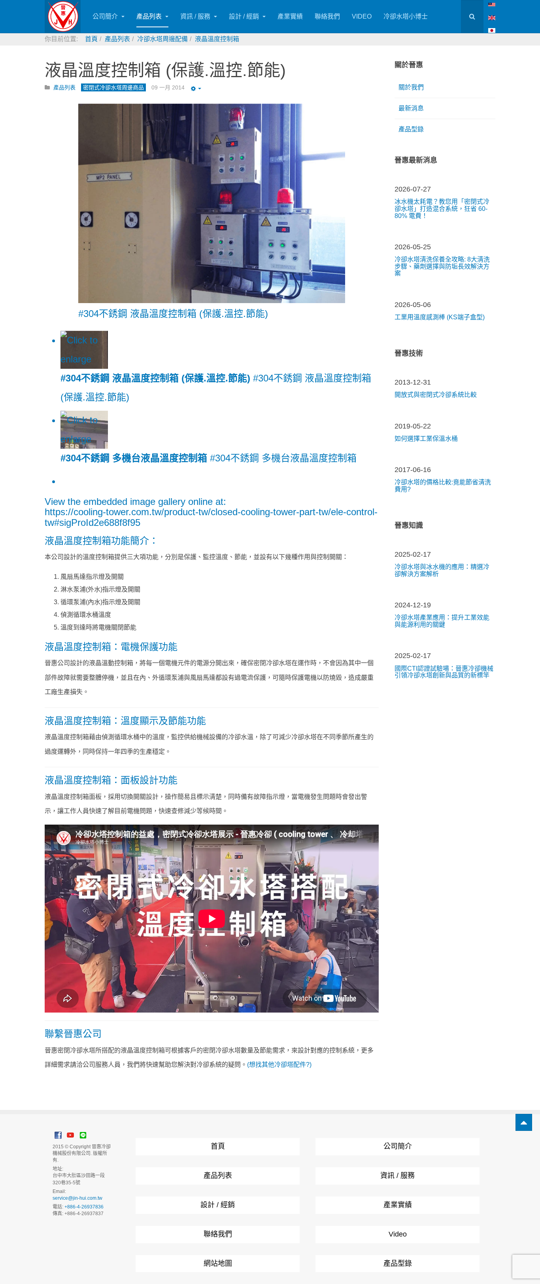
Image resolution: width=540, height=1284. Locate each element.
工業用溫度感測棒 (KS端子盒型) (440, 317)
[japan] (491, 30)
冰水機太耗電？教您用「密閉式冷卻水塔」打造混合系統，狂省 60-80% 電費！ (442, 208)
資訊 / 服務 (196, 16)
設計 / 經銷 (245, 16)
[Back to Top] (523, 1122)
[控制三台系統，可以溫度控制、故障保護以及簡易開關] (212, 203)
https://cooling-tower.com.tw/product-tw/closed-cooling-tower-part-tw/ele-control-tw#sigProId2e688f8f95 (211, 516)
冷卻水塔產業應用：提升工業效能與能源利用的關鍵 (442, 621)
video (362, 16)
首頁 (218, 1146)
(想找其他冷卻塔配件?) (279, 1064)
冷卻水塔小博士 (405, 16)
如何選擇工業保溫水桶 (426, 438)
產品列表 (149, 16)
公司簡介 (106, 16)
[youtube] (70, 1135)
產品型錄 (411, 129)
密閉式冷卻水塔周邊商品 (113, 87)
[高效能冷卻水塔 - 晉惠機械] (63, 16)
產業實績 (290, 16)
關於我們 (411, 87)
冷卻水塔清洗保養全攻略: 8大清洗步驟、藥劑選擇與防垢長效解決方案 (442, 266)
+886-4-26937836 (84, 1207)
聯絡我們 (327, 16)
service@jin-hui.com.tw (77, 1198)
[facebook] (58, 1135)
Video (398, 1234)
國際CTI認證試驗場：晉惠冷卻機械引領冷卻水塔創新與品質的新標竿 (444, 672)
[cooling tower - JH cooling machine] (491, 4)
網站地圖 (218, 1263)
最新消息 (411, 108)
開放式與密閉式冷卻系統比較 (436, 394)
